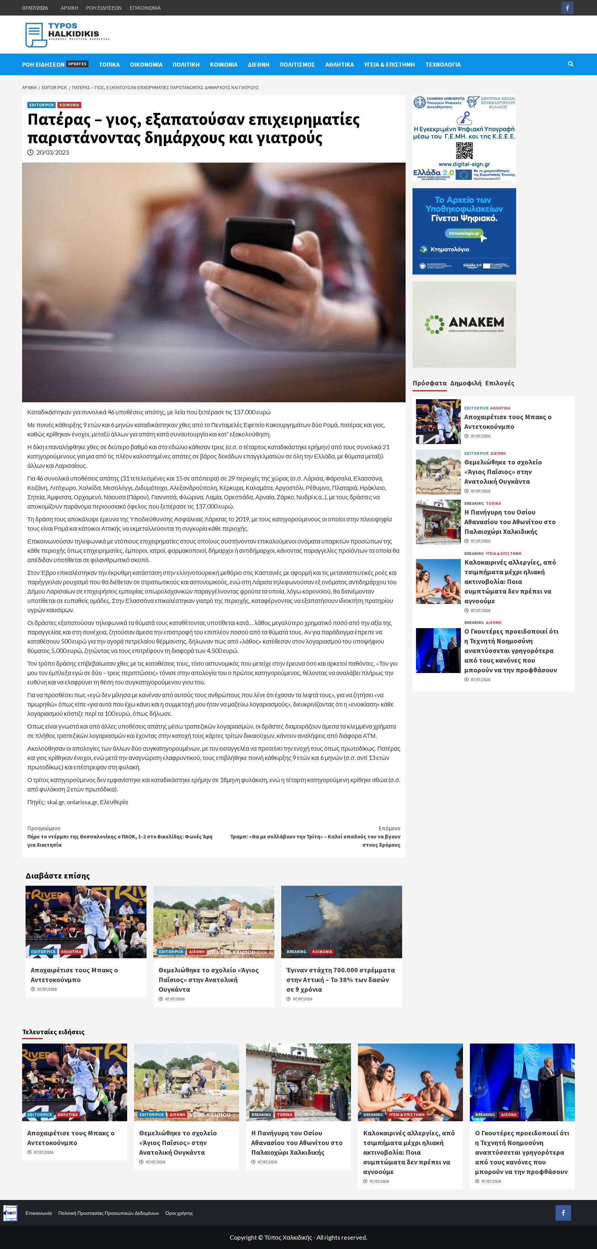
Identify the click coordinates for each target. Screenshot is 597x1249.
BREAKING (296, 951)
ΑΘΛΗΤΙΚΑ (339, 64)
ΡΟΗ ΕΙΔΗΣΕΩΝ (104, 8)
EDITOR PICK (41, 104)
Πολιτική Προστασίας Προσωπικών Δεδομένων (108, 1213)
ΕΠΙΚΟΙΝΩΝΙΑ (145, 8)
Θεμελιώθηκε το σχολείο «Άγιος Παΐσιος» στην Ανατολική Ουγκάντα (209, 979)
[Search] (570, 63)
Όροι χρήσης (179, 1213)
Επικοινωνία (39, 1213)
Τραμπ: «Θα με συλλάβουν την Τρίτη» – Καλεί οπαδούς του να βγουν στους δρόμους (315, 836)
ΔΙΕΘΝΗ (258, 64)
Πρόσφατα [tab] (430, 382)
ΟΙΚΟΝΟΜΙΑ (146, 64)
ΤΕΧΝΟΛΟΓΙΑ (443, 64)
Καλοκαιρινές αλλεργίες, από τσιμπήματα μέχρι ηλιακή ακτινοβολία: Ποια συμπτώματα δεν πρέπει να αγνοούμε (510, 581)
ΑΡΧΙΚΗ (69, 8)
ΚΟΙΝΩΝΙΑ (223, 64)
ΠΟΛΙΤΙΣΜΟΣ (297, 64)
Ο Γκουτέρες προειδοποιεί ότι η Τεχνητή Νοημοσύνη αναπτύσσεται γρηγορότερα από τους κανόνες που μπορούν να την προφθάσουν (511, 650)
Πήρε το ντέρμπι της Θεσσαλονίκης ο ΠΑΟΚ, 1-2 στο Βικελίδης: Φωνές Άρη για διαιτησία (119, 836)
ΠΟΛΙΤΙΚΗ (186, 64)
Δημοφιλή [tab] (466, 382)
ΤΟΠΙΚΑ (109, 64)
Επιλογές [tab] (499, 382)
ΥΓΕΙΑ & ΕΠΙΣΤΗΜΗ (389, 64)
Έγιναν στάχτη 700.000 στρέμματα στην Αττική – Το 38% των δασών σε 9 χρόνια (340, 979)
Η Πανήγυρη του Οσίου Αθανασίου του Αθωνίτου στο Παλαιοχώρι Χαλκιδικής (510, 522)
